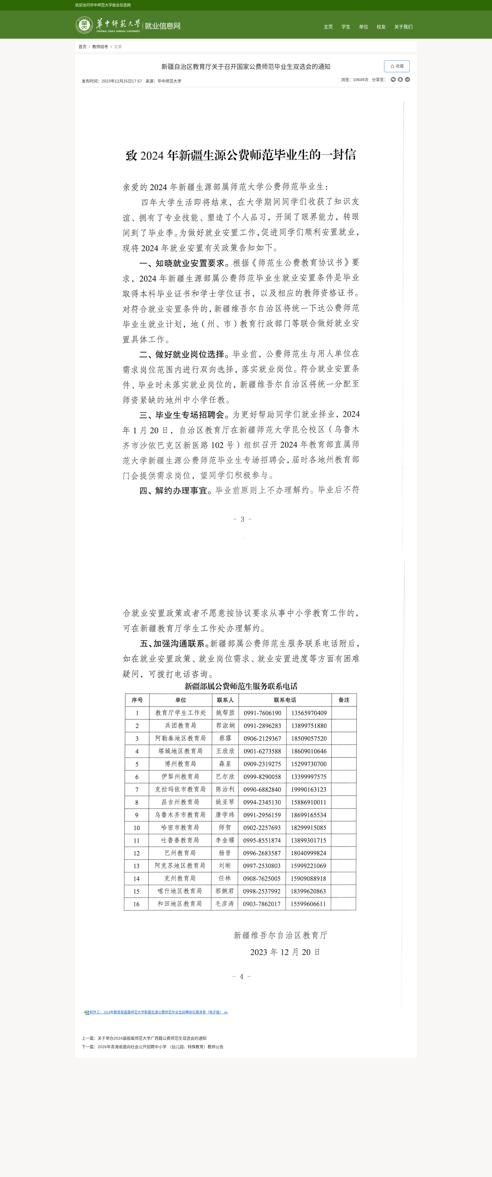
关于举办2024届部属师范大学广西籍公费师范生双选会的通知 (152, 1038)
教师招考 (100, 46)
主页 (328, 26)
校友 (381, 26)
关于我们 (403, 26)
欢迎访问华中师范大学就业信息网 (103, 5)
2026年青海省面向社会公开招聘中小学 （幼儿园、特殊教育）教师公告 (161, 1046)
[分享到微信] (393, 79)
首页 (83, 46)
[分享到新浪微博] (407, 79)
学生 (345, 26)
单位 (363, 26)
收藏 (399, 66)
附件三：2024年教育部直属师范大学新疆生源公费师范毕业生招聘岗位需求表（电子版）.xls (159, 1012)
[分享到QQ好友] (400, 79)
